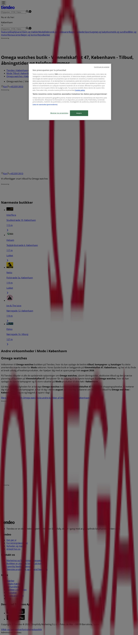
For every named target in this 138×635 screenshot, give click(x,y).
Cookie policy (80, 90)
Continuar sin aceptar (101, 67)
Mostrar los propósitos (59, 113)
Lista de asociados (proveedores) (45, 104)
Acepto (79, 113)
